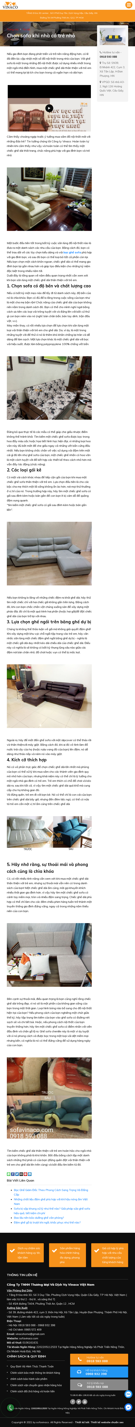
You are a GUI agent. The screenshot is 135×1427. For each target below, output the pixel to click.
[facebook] (128, 1407)
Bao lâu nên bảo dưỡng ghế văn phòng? (39, 1217)
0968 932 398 (96, 1372)
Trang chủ (12, 29)
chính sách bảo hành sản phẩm (28, 1379)
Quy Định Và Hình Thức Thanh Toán (32, 1366)
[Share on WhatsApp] (8, 1174)
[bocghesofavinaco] (72, 1401)
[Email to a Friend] (21, 1174)
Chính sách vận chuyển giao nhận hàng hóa (36, 1385)
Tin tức (26, 29)
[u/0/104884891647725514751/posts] (84, 1401)
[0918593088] (128, 1394)
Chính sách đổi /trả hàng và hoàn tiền (32, 1391)
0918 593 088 (97, 1359)
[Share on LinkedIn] (29, 1174)
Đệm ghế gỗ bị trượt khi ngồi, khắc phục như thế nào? (47, 1222)
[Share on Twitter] (17, 1174)
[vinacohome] (78, 1401)
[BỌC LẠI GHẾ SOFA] (10, 5)
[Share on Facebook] (13, 1174)
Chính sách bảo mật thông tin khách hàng (35, 1372)
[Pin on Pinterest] (25, 1174)
